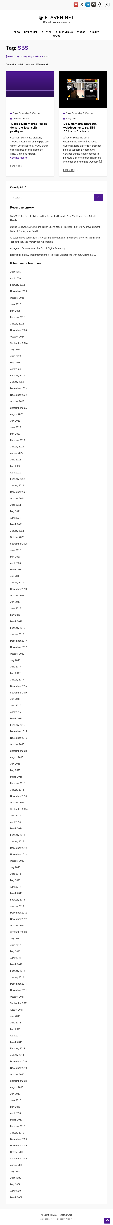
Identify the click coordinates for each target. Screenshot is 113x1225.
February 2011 (17, 1048)
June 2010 (15, 1100)
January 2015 (17, 789)
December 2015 (18, 731)
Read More (15, 166)
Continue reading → (20, 157)
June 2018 (15, 608)
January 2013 (17, 906)
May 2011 (15, 1029)
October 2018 (17, 595)
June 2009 (15, 1178)
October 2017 (17, 653)
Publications (64, 32)
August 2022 (16, 453)
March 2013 (16, 893)
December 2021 (18, 492)
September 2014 (19, 809)
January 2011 (17, 1055)
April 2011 (15, 1035)
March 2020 (16, 569)
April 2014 (15, 822)
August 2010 (16, 1087)
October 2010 (17, 1074)
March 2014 (16, 828)
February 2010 (17, 1126)
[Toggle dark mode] (107, 4)
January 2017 (17, 679)
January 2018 (17, 634)
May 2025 (15, 310)
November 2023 (18, 395)
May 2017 (15, 673)
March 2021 (16, 524)
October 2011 (17, 996)
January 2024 (17, 382)
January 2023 (17, 446)
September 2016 (19, 692)
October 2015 (17, 744)
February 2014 (17, 835)
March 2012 (16, 964)
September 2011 (19, 1003)
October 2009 (17, 1152)
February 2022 (17, 479)
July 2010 (15, 1093)
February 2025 (17, 317)
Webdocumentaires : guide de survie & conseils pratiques (28, 127)
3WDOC (57, 36)
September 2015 (19, 750)
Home (11, 56)
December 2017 (18, 640)
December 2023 (18, 388)
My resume (31, 32)
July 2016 (15, 699)
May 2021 (15, 511)
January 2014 (17, 841)
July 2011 (15, 1016)
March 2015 (16, 776)
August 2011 (16, 1009)
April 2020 (15, 563)
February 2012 (17, 971)
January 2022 (17, 485)
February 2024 (17, 375)
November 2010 (18, 1068)
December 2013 (18, 848)
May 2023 (15, 433)
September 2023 (19, 408)
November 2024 (18, 330)
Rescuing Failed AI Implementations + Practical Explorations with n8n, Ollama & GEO (53, 254)
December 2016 (18, 686)
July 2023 (15, 420)
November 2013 (18, 854)
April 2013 (15, 886)
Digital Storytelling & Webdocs (29, 56)
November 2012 (18, 919)
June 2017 (15, 666)
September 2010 (19, 1080)
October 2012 (17, 925)
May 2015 (15, 770)
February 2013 (17, 899)
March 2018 (16, 621)
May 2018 (15, 615)
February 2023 (17, 440)
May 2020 (15, 556)
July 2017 (15, 660)
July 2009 (15, 1171)
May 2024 (15, 362)
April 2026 (15, 278)
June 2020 (15, 550)
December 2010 (18, 1061)
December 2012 (18, 912)
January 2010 (17, 1132)
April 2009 (15, 1191)
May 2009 (15, 1184)
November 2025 (18, 291)
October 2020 (17, 537)
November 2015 (18, 737)
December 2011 (18, 983)
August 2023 (16, 414)
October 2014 (17, 802)
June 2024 (15, 356)
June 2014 (15, 815)
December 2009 (18, 1139)
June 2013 (15, 873)
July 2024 (15, 349)
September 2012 (19, 932)
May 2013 (15, 880)
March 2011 (16, 1042)
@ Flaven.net (56, 18)
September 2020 (19, 543)
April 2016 (15, 712)
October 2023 (17, 401)
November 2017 (18, 647)
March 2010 (16, 1119)
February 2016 (17, 725)
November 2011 (18, 990)
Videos (81, 32)
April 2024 (15, 369)
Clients (47, 32)
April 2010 (15, 1113)
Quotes (94, 32)
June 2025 (15, 304)
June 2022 (15, 459)
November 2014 (18, 796)
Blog (17, 32)
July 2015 (15, 763)
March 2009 (16, 1197)
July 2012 (15, 938)
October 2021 (17, 498)
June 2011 (15, 1022)
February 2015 (17, 783)
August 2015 (16, 757)
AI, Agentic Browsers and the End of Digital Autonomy (37, 248)
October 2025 (17, 297)
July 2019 (15, 576)
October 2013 (17, 860)
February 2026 (17, 284)
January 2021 (17, 530)
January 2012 (17, 977)
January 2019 (17, 582)
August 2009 (16, 1165)
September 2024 (19, 343)
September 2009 (19, 1158)
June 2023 (15, 427)
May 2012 (15, 951)
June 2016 (15, 705)
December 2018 (18, 589)
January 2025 (17, 323)
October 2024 (17, 336)
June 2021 (15, 504)
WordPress (70, 1219)
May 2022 (15, 466)
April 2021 (15, 517)
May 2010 (15, 1106)
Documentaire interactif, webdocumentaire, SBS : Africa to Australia (80, 127)
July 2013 (15, 867)
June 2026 (15, 272)
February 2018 (17, 628)
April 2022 (15, 472)
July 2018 (15, 602)
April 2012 (15, 958)
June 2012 (15, 945)
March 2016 (16, 718)
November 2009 (18, 1145)
